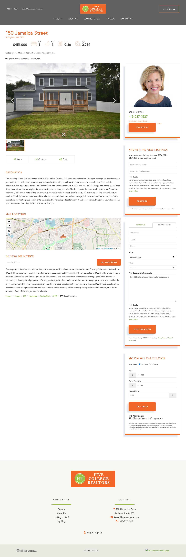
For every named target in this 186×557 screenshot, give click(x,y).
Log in (165, 9)
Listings (17, 296)
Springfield (45, 296)
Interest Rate (134, 391)
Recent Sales (142, 121)
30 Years (144, 364)
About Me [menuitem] (61, 513)
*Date (131, 252)
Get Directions (109, 262)
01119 (54, 296)
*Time (131, 263)
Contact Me (142, 127)
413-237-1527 (12, 9)
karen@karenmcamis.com (32, 9)
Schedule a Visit (164, 225)
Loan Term (133, 364)
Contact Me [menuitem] (127, 19)
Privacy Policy (133, 191)
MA (24, 296)
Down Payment (135, 381)
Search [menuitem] (57, 19)
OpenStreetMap (108, 248)
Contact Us (140, 225)
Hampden (33, 296)
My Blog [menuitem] (111, 19)
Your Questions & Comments (140, 273)
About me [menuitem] (73, 19)
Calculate (142, 406)
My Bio (159, 124)
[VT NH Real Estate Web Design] (158, 551)
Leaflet (98, 248)
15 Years (155, 364)
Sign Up (172, 9)
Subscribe (142, 201)
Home (8, 296)
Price (131, 371)
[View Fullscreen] (9, 231)
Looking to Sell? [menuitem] (92, 19)
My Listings (133, 121)
